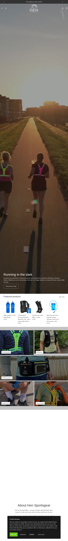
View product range (11, 286)
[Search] (6, 8)
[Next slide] (62, 312)
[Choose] (28, 311)
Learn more (41, 534)
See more (61, 297)
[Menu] (2, 8)
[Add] (14, 311)
